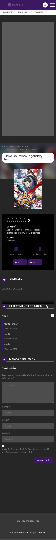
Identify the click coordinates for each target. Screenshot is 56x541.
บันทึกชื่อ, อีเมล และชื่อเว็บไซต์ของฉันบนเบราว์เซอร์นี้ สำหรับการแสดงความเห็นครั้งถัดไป (25, 451)
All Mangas (15, 146)
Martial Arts (34, 232)
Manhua (22, 12)
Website (6, 433)
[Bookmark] (40, 249)
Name (5, 406)
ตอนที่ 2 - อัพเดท (11, 323)
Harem (37, 229)
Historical (12, 232)
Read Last (35, 262)
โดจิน (36, 521)
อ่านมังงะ (30, 521)
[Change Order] (47, 306)
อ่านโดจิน (21, 521)
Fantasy (28, 229)
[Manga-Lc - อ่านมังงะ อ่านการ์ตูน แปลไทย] (15, 4)
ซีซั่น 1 (5, 316)
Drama (18, 229)
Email (5, 420)
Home (5, 146)
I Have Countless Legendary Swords (20, 149)
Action (25, 146)
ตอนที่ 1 (7, 334)
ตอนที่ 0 (7, 344)
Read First (20, 262)
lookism (38, 12)
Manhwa (7, 12)
